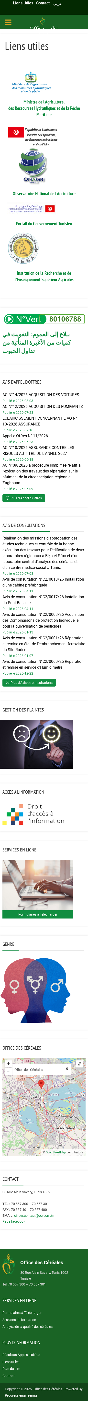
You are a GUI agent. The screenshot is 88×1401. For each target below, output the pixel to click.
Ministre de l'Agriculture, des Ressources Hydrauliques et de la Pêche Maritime (44, 108)
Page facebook (13, 1221)
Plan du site (11, 1369)
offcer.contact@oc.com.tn (34, 1215)
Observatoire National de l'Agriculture (44, 193)
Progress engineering (21, 1395)
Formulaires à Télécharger (22, 1313)
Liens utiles (10, 1362)
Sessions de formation (19, 1320)
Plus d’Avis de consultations (32, 683)
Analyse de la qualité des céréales (27, 1327)
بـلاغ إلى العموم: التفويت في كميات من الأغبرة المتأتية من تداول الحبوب (36, 342)
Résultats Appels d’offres (21, 1355)
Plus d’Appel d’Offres (26, 498)
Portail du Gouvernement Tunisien (44, 224)
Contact (8, 1376)
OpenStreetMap (56, 1152)
